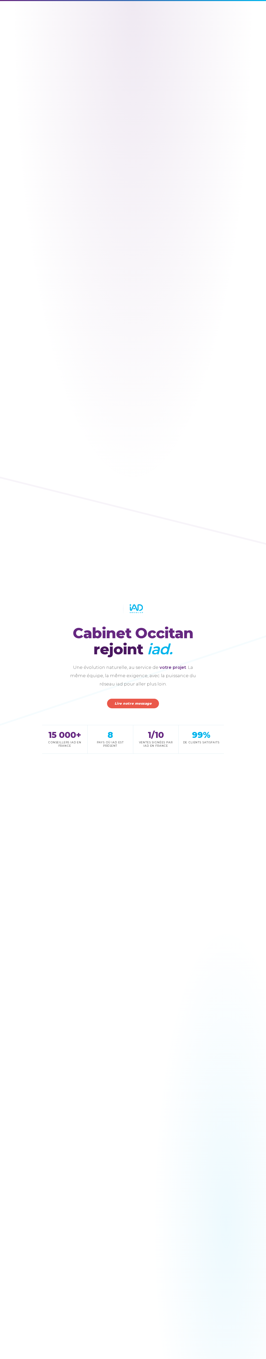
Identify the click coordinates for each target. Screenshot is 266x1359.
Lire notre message (133, 703)
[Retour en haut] (252, 1347)
